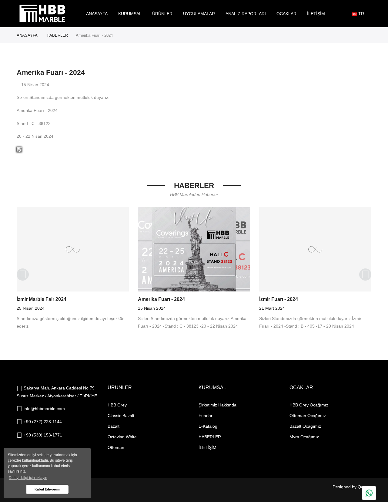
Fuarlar (205, 415)
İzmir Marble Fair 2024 (41, 299)
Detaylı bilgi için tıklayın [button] (28, 478)
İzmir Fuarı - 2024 (278, 299)
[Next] (365, 274)
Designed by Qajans (352, 486)
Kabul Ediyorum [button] (47, 489)
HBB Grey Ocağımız (308, 405)
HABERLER (57, 35)
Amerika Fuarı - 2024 (161, 299)
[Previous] (23, 274)
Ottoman (116, 447)
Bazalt (113, 426)
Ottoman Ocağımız (307, 415)
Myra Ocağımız (304, 436)
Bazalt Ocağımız (305, 426)
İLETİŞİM (207, 447)
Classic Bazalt (121, 415)
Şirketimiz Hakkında (217, 405)
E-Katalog (208, 426)
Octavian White (122, 436)
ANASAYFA (27, 35)
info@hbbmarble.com (44, 408)
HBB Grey (117, 405)
